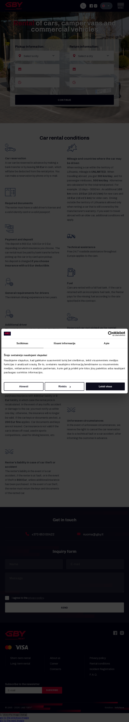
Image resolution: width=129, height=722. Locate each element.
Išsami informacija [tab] (64, 343)
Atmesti (23, 386)
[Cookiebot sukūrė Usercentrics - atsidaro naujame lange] (110, 333)
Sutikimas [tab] (22, 343)
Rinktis (62, 386)
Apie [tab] (106, 343)
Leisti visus (105, 386)
